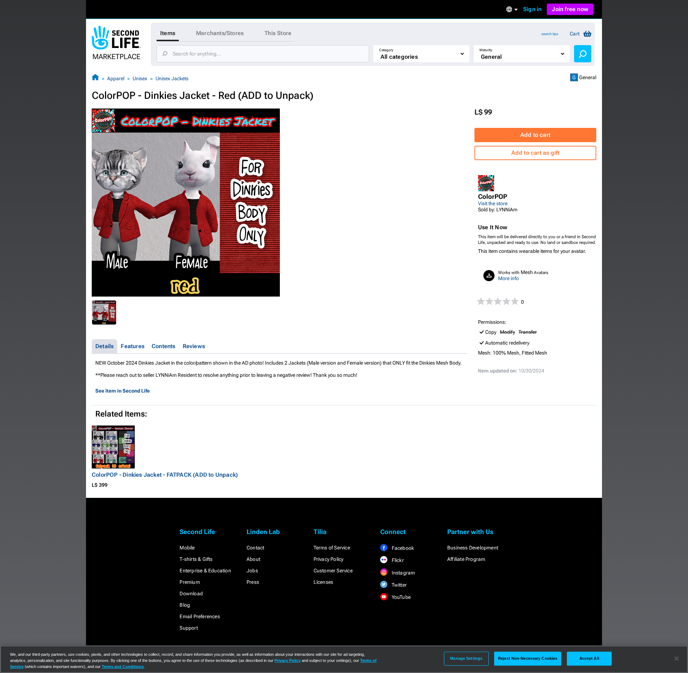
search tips (549, 34)
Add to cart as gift (535, 152)
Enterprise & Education (205, 570)
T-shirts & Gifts (196, 559)
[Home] (95, 78)
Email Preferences (200, 616)
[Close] (676, 659)
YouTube (400, 597)
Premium (190, 582)
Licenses (324, 582)
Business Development (472, 548)
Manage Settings (466, 658)
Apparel (115, 78)
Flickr (396, 560)
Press (253, 582)
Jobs (252, 570)
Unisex (140, 78)
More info (508, 278)
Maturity (485, 50)
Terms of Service (332, 548)
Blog (185, 605)
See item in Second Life (122, 391)
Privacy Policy (329, 559)
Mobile (187, 548)
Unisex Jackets (172, 78)
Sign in (532, 9)
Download (191, 593)
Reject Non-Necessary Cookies (527, 658)
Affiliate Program (466, 559)
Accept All (589, 658)
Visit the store (492, 203)
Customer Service (333, 570)
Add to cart (535, 134)
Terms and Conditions (123, 666)
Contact (255, 548)
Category (386, 50)
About (253, 559)
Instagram (402, 573)
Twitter (398, 585)
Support (188, 628)
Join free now (570, 9)
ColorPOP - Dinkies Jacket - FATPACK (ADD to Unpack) (165, 474)
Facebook (402, 548)
